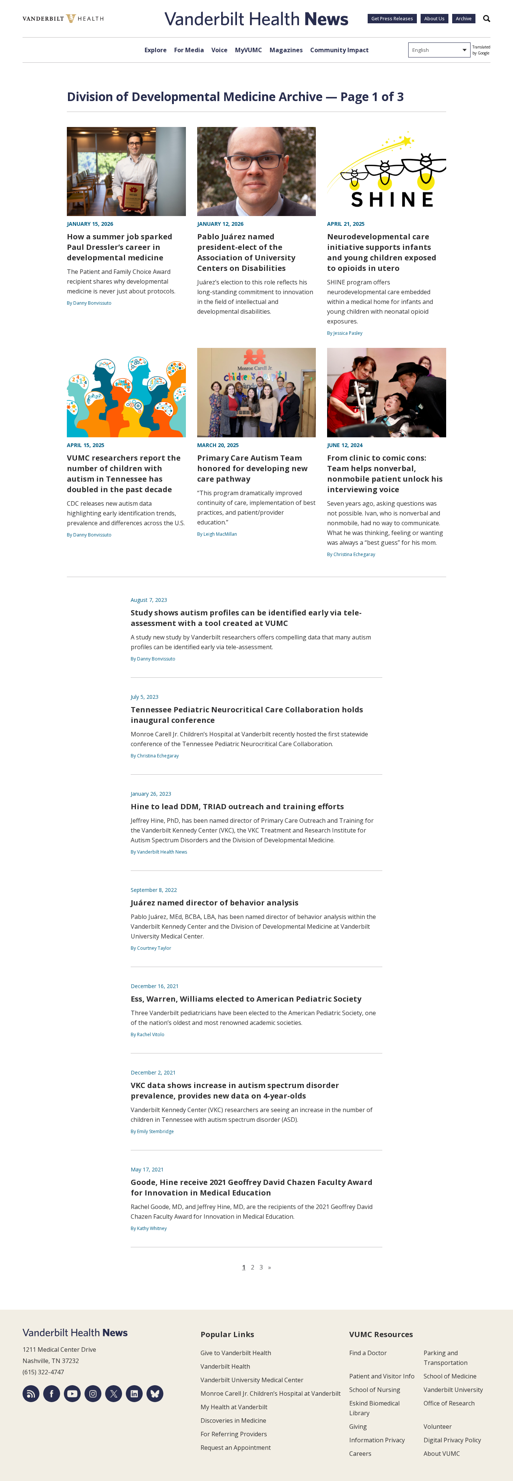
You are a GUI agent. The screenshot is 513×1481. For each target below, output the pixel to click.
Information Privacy (377, 1440)
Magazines (286, 50)
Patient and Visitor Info (382, 1376)
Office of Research (449, 1403)
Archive (464, 18)
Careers (360, 1453)
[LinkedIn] (134, 1393)
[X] (113, 1393)
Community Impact (339, 50)
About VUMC (442, 1453)
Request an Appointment (236, 1447)
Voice (219, 50)
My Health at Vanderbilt (234, 1407)
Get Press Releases (392, 18)
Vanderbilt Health (225, 1366)
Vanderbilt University (453, 1390)
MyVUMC (248, 50)
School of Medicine (450, 1376)
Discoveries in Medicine (233, 1420)
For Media (189, 50)
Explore (156, 50)
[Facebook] (51, 1393)
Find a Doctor (368, 1353)
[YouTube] (72, 1393)
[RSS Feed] (31, 1393)
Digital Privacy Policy (452, 1440)
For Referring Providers (234, 1434)
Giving (358, 1426)
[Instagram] (92, 1393)
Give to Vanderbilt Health (236, 1353)
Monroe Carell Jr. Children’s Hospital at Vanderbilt (271, 1393)
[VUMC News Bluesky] (154, 1393)
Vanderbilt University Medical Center (252, 1380)
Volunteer (438, 1426)
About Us (434, 18)
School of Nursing (374, 1390)
